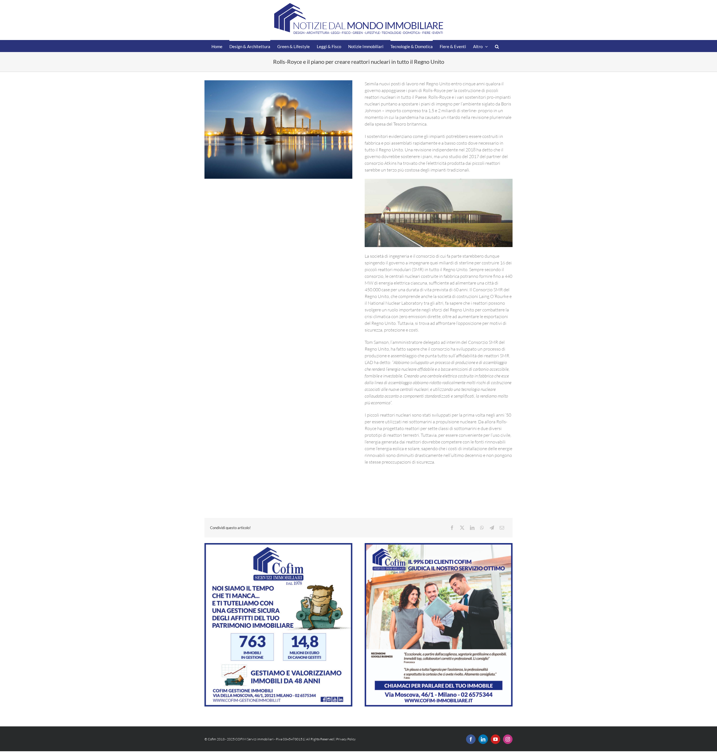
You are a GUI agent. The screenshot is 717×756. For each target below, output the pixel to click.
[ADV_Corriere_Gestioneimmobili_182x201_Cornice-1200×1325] (278, 545)
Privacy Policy (346, 739)
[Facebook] (452, 527)
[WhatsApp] (482, 527)
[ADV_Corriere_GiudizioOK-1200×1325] (439, 545)
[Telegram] (492, 527)
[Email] (502, 527)
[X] (462, 527)
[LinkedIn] (472, 527)
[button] (497, 46)
